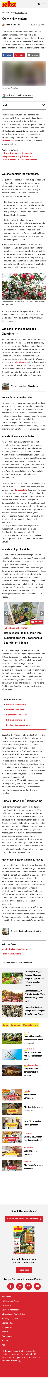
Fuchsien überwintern (11, 954)
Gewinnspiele (7, 1336)
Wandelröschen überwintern (14, 949)
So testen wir (7, 1327)
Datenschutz (7, 1305)
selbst (4, 13)
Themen (5, 1332)
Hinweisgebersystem (10, 1319)
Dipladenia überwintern (16, 715)
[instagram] (19, 1286)
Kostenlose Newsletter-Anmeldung (24, 1219)
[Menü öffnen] (44, 4)
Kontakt (5, 1341)
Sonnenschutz (21, 490)
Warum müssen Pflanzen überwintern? (20, 160)
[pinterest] (28, 1286)
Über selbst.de (7, 1323)
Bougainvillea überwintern (18, 725)
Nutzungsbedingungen (10, 1301)
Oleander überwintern (16, 705)
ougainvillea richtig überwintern (18, 156)
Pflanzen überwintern (30, 1025)
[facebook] (10, 1286)
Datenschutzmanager (10, 1310)
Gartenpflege (21, 13)
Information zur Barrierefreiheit (14, 1314)
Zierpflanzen (20, 362)
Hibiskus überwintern (15, 720)
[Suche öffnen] (39, 4)
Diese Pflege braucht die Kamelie (17, 153)
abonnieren (24, 1270)
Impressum (6, 1297)
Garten (11, 13)
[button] (24, 105)
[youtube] (37, 1286)
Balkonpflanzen (9, 141)
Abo (3, 1345)
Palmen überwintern (15, 710)
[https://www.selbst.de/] (9, 4)
